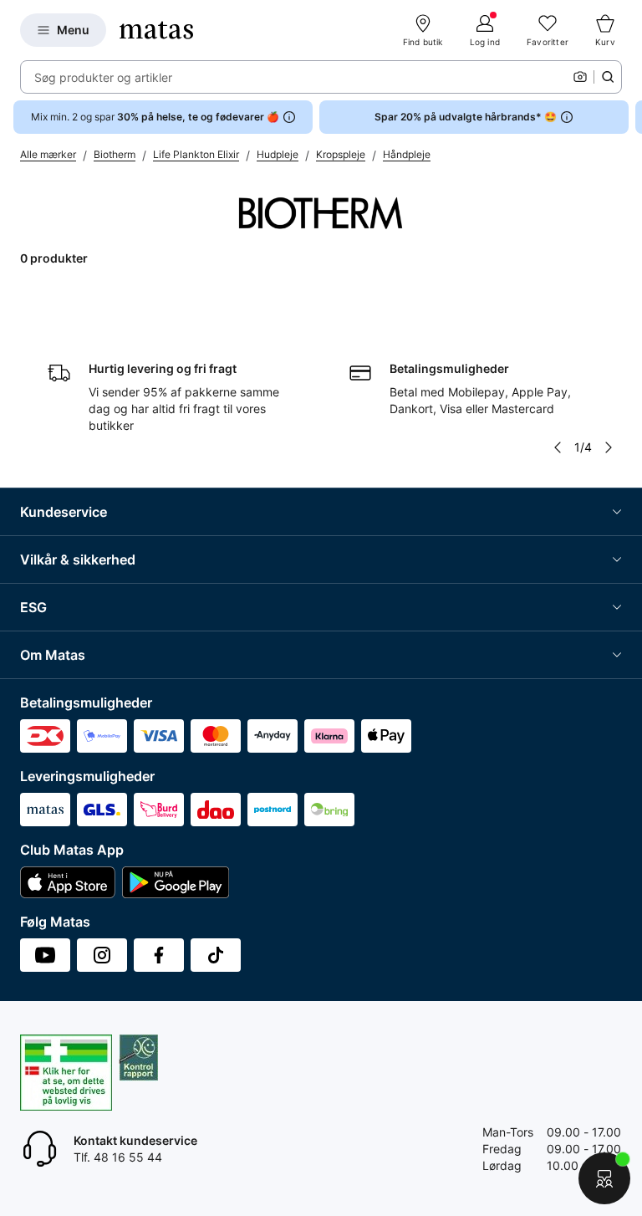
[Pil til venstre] (557, 447)
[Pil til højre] (628, 117)
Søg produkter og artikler (103, 77)
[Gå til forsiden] (156, 30)
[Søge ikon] (607, 77)
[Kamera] (580, 77)
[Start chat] (604, 1178)
